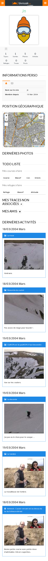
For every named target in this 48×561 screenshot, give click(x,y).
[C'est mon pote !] (5, 49)
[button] (6, 115)
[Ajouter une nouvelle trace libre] (21, 204)
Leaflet (36, 146)
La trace (10, 235)
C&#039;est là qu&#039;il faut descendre (24, 345)
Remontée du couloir (15, 290)
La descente (12, 399)
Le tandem (11, 454)
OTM (42, 146)
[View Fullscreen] (6, 124)
